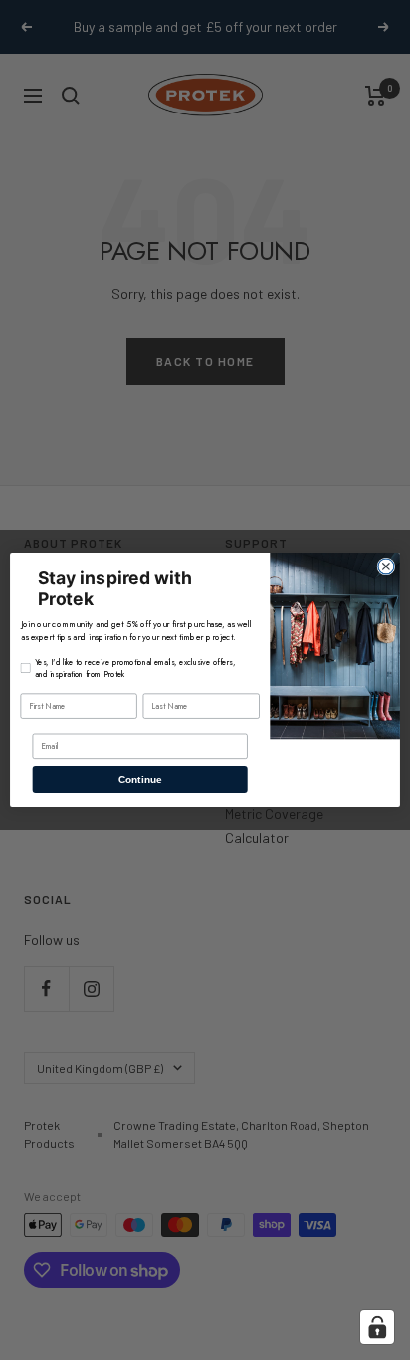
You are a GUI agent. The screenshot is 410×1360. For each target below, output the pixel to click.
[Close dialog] (386, 566)
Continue (139, 779)
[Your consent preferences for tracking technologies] (377, 1327)
